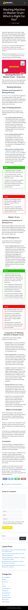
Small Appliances (6, 593)
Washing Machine (17, 484)
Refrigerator (5, 590)
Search (3, 536)
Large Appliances (7, 484)
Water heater (5, 599)
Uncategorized (6, 595)
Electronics (5, 581)
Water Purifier (6, 601)
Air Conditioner (6, 577)
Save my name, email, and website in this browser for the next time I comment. (13, 522)
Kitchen (4, 586)
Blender (4, 579)
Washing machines (6, 95)
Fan (3, 584)
